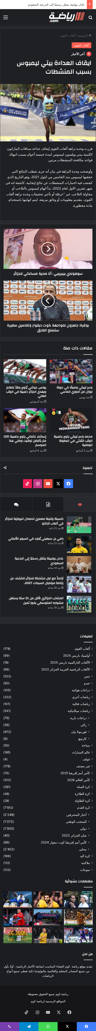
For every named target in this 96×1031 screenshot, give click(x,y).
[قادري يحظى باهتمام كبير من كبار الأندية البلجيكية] (17, 917)
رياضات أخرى (81, 697)
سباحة (86, 745)
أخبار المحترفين (76, 815)
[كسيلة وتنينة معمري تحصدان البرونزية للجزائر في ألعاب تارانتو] (79, 524)
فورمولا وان (79, 732)
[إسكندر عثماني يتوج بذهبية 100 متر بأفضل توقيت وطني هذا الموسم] (25, 420)
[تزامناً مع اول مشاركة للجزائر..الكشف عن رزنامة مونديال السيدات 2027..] (79, 584)
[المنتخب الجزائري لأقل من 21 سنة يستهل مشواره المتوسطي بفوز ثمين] (79, 604)
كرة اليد (85, 856)
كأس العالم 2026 (78, 780)
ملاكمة (85, 863)
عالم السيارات (81, 752)
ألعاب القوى (67, 35)
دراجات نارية (78, 718)
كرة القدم (83, 807)
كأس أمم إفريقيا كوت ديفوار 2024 (64, 842)
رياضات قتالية (81, 704)
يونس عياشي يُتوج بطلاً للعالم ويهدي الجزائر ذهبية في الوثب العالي (26, 392)
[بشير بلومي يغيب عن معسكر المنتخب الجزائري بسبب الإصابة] (78, 917)
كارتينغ (82, 738)
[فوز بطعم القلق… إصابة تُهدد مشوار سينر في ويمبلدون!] (78, 899)
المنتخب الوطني (76, 821)
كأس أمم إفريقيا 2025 (75, 773)
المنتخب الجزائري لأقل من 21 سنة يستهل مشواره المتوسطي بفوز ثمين (36, 600)
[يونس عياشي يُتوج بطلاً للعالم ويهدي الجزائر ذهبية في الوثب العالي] (25, 371)
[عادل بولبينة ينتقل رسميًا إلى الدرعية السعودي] (79, 564)
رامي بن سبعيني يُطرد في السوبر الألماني (35, 539)
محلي (83, 849)
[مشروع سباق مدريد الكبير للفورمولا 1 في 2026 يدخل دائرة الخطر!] (48, 917)
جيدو (87, 683)
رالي (84, 725)
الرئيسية (83, 35)
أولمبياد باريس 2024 (76, 655)
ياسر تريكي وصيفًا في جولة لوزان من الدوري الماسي (74, 390)
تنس (87, 676)
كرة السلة (83, 787)
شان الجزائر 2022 (74, 835)
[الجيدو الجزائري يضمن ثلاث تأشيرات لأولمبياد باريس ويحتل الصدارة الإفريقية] (17, 899)
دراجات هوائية (81, 690)
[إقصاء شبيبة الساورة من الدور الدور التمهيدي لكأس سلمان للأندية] (17, 935)
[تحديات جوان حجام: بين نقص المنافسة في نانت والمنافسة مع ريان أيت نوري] (48, 935)
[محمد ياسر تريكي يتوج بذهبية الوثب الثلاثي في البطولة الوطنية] (71, 420)
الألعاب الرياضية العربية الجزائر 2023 (65, 669)
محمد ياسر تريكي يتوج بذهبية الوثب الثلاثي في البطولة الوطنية (73, 441)
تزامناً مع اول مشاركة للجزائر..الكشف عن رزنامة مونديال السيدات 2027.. (36, 580)
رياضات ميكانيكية (79, 711)
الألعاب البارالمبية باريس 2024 (70, 662)
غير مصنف (83, 766)
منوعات (85, 870)
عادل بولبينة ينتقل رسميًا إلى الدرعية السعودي (56, 4)
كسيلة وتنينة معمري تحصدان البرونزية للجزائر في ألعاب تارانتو (34, 521)
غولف (86, 759)
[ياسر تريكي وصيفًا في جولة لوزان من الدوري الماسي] (71, 371)
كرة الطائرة (82, 794)
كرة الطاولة (82, 800)
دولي (83, 828)
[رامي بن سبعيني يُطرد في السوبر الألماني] (79, 544)
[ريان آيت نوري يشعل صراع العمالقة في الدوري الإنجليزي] (48, 899)
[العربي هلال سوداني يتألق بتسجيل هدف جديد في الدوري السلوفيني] (78, 935)
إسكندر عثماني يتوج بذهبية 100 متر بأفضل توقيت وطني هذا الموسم (25, 441)
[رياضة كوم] (67, 17)
